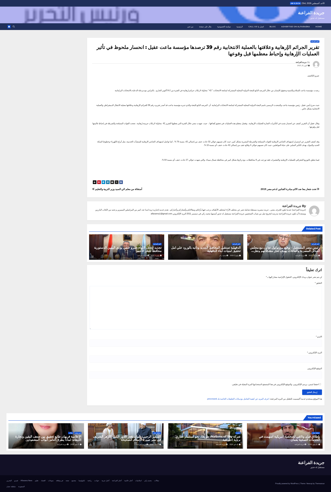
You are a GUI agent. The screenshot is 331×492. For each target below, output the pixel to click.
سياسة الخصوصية (224, 26)
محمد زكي (148, 481)
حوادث (96, 481)
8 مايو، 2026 (234, 444)
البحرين (9, 481)
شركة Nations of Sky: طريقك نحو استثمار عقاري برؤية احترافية (207, 438)
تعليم (36, 481)
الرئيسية (239, 26)
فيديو (16, 481)
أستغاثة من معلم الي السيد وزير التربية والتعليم (118, 189)
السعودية (21, 486)
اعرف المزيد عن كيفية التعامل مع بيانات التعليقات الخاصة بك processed (238, 399)
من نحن (190, 26)
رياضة (90, 481)
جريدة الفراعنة (311, 12)
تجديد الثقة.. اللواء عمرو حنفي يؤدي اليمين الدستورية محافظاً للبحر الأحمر (128, 249)
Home (318, 26)
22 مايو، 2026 (313, 444)
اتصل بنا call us (256, 26)
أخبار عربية (105, 481)
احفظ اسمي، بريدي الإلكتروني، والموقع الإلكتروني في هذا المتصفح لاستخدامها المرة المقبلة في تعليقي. (275, 384)
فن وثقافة (59, 481)
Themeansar (320, 484)
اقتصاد (238, 433)
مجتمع (74, 481)
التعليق (318, 283)
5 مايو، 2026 (154, 444)
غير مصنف (78, 433)
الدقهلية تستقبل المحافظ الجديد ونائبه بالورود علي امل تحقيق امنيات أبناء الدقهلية (206, 249)
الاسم (319, 337)
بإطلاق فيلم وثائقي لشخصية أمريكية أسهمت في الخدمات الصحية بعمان (289, 438)
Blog (273, 26)
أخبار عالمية (128, 481)
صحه (67, 481)
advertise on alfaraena (295, 26)
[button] (14, 26)
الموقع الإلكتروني (314, 368)
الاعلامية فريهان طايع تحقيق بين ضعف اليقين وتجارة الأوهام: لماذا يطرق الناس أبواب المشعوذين (48, 438)
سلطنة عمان (316, 433)
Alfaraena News (26, 481)
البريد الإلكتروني (314, 352)
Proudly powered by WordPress (287, 484)
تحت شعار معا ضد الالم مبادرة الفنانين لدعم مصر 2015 (289, 189)
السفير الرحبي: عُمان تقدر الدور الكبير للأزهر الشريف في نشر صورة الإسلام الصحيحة (127, 438)
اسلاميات (138, 481)
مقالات (71, 433)
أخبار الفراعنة (315, 41)
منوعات (51, 481)
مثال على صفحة (205, 26)
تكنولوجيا (82, 481)
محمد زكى (222, 255)
